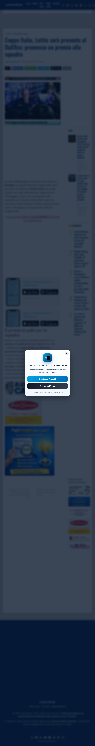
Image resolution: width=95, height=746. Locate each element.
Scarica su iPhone (47, 386)
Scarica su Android (47, 379)
